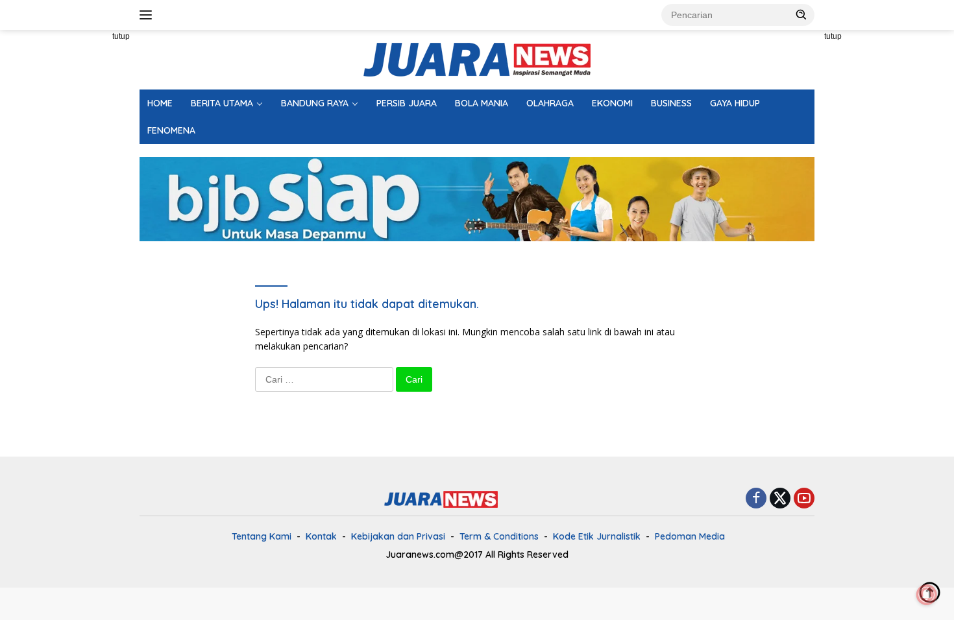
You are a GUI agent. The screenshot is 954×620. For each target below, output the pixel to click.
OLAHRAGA (550, 103)
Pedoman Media (690, 536)
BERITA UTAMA (222, 103)
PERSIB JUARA (406, 103)
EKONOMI (612, 103)
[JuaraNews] (477, 59)
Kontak (321, 536)
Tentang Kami (261, 536)
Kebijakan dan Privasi (398, 536)
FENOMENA (171, 130)
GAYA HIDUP (735, 103)
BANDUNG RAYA (315, 103)
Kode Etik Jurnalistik (597, 536)
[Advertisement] (81, 224)
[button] (801, 14)
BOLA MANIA (481, 103)
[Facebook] (756, 499)
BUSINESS (671, 103)
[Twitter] (780, 499)
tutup (121, 36)
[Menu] (148, 15)
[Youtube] (804, 499)
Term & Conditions (499, 536)
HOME (160, 103)
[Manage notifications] (926, 594)
